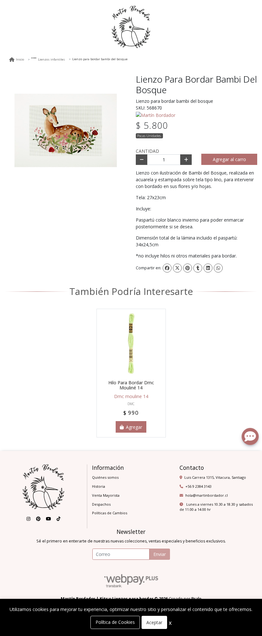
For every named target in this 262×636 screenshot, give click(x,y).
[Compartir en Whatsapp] (218, 268)
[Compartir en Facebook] (167, 268)
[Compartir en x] (177, 268)
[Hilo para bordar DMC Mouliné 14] (131, 343)
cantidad (147, 151)
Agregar (133, 427)
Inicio (20, 59)
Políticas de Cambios (109, 512)
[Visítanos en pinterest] (38, 518)
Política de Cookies (115, 622)
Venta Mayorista (105, 495)
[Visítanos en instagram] (28, 518)
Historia (98, 486)
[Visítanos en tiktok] (58, 518)
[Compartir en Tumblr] (197, 268)
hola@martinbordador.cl (206, 495)
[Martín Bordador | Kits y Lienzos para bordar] (131, 27)
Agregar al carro (229, 159)
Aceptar (154, 622)
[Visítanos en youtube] (48, 518)
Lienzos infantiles (51, 59)
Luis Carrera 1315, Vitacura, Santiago (215, 477)
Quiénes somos (105, 477)
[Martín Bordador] (155, 114)
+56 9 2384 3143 (198, 486)
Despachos (101, 504)
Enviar (159, 554)
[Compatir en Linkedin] (208, 268)
